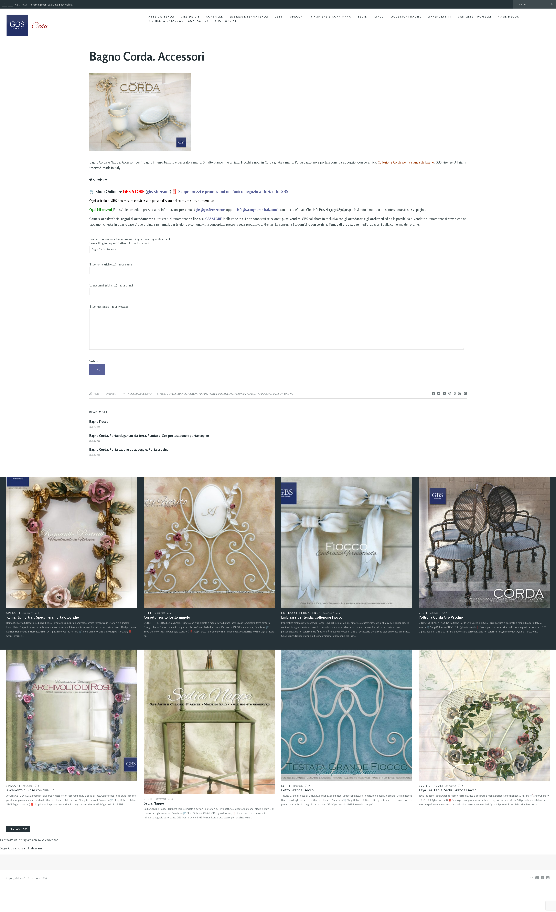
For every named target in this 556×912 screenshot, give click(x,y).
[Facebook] (542, 878)
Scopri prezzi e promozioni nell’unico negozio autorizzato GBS (233, 191)
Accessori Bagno (406, 16)
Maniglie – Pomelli (474, 16)
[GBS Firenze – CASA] (29, 25)
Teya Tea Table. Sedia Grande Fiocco (448, 790)
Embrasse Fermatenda (248, 16)
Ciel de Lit (190, 16)
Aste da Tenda (162, 16)
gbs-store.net (158, 191)
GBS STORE (213, 219)
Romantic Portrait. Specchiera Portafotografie (42, 617)
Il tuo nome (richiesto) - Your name (110, 264)
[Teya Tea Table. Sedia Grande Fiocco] (484, 715)
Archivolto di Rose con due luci (30, 790)
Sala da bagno (282, 393)
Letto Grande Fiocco (297, 790)
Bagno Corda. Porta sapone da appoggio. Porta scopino (129, 449)
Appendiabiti (439, 16)
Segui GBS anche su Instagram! (21, 848)
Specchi (297, 16)
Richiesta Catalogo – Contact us (179, 20)
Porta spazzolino (221, 393)
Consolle (214, 16)
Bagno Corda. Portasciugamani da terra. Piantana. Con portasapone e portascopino (149, 436)
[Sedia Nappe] (209, 722)
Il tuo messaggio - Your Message (108, 306)
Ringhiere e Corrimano (331, 16)
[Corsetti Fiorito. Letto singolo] (209, 542)
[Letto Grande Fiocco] (346, 715)
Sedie (362, 16)
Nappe (203, 393)
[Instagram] (537, 878)
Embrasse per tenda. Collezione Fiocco (311, 617)
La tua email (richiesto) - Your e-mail (111, 285)
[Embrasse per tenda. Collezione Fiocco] (346, 542)
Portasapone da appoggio (252, 393)
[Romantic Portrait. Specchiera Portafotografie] (71, 542)
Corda (192, 393)
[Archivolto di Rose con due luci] (71, 715)
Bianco (182, 393)
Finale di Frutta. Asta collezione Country (52, 4)
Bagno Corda (166, 393)
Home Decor (508, 16)
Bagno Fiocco (98, 421)
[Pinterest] (548, 878)
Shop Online (226, 20)
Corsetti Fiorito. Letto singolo (167, 617)
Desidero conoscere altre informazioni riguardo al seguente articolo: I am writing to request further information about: (130, 241)
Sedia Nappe (154, 803)
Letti (279, 16)
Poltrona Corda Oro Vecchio (441, 617)
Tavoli (379, 16)
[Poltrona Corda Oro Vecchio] (484, 542)
